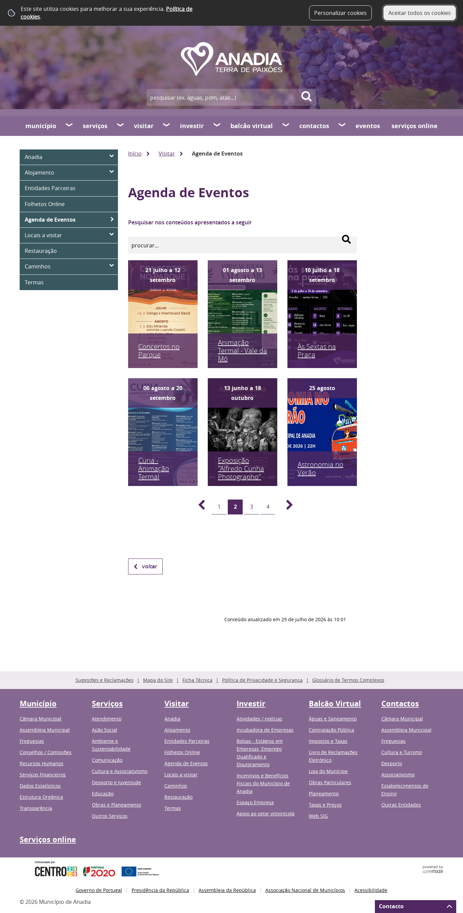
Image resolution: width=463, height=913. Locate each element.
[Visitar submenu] (166, 125)
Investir (192, 126)
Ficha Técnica (197, 680)
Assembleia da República (227, 890)
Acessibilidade (371, 890)
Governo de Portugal (99, 890)
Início (135, 153)
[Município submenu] (69, 125)
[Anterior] (197, 507)
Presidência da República (160, 890)
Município (40, 126)
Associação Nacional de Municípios (305, 890)
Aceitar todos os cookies (419, 13)
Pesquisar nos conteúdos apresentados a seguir (190, 222)
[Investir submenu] (217, 125)
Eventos (368, 126)
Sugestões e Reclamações (105, 680)
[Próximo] (285, 507)
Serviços (95, 126)
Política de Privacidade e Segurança (262, 680)
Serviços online (414, 126)
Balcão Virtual (251, 126)
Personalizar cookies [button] (340, 13)
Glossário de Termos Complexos (348, 680)
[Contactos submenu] (342, 125)
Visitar (144, 126)
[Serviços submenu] (120, 125)
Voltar (149, 566)
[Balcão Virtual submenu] (286, 125)
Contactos (314, 126)
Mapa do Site (158, 680)
